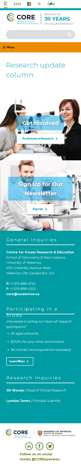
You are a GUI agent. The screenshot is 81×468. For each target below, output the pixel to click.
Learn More (19, 361)
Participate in (40, 138)
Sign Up (40, 209)
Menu (10, 47)
